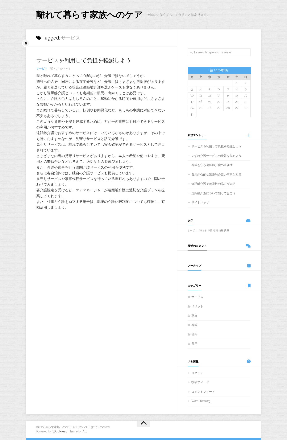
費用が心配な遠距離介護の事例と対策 (216, 174)
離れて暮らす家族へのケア (89, 14)
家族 (210, 230)
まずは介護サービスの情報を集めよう (216, 155)
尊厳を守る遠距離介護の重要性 (212, 165)
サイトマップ (200, 202)
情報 (221, 230)
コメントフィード (203, 391)
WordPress (60, 431)
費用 (226, 230)
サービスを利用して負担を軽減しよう (83, 60)
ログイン (197, 373)
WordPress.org (201, 401)
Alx (85, 431)
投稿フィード (200, 382)
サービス (41, 68)
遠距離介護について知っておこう (213, 193)
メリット (202, 230)
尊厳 (215, 230)
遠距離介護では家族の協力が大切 (213, 183)
